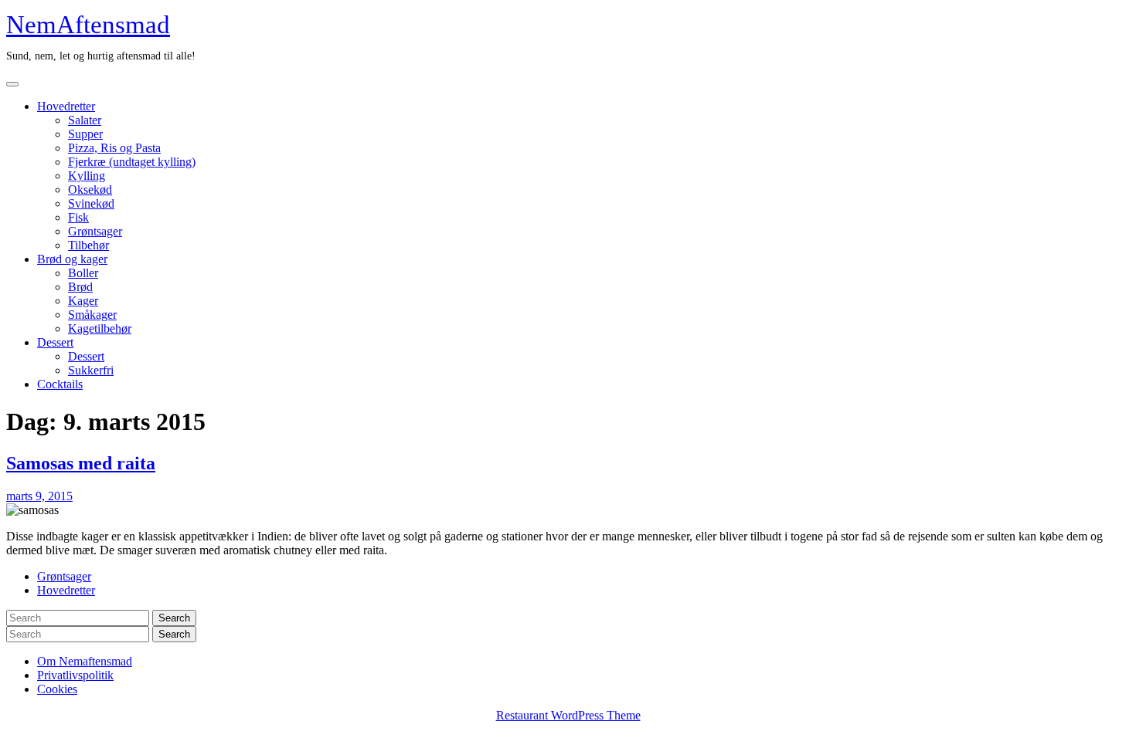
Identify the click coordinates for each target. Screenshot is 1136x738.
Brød (80, 286)
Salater (84, 120)
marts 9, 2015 (39, 496)
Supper (85, 133)
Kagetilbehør (99, 328)
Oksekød (90, 189)
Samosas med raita (80, 463)
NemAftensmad (88, 25)
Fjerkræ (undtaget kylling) (132, 161)
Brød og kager (72, 259)
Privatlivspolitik (75, 675)
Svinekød (91, 203)
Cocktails (60, 384)
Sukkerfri (91, 370)
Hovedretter (66, 106)
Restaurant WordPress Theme (568, 715)
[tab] (12, 84)
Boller (83, 272)
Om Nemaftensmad (84, 661)
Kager (83, 300)
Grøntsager (95, 231)
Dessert (55, 342)
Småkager (92, 314)
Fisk (78, 217)
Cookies (57, 689)
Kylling (86, 175)
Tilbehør (88, 245)
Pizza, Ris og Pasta (114, 147)
